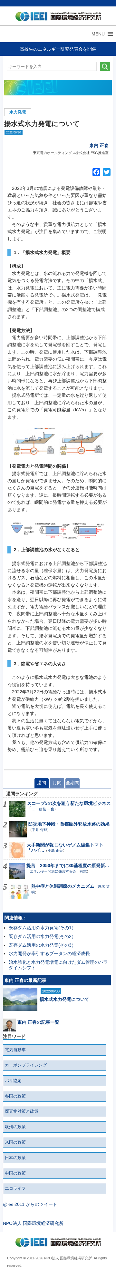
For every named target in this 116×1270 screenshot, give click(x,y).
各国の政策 (15, 1096)
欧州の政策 (15, 1127)
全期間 (72, 782)
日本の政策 (15, 1158)
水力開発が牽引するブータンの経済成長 (49, 953)
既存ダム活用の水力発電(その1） (42, 927)
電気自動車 (15, 1050)
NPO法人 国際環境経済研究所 (33, 1223)
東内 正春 (99, 145)
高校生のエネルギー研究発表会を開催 (58, 49)
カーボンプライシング (26, 1065)
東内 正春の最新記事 (25, 980)
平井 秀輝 (39, 830)
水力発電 (17, 112)
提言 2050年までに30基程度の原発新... (67, 865)
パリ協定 (13, 1081)
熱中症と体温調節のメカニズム (62, 886)
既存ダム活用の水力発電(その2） (42, 936)
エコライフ (15, 1188)
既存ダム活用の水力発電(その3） (42, 945)
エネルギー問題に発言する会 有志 (58, 871)
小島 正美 (55, 850)
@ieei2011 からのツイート (30, 1204)
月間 (57, 782)
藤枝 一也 (46, 809)
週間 (41, 782)
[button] (98, 34)
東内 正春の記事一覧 (38, 1022)
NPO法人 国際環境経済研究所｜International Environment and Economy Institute (57, 17)
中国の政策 (15, 1173)
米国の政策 (15, 1142)
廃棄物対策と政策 (21, 1111)
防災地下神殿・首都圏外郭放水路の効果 (69, 823)
